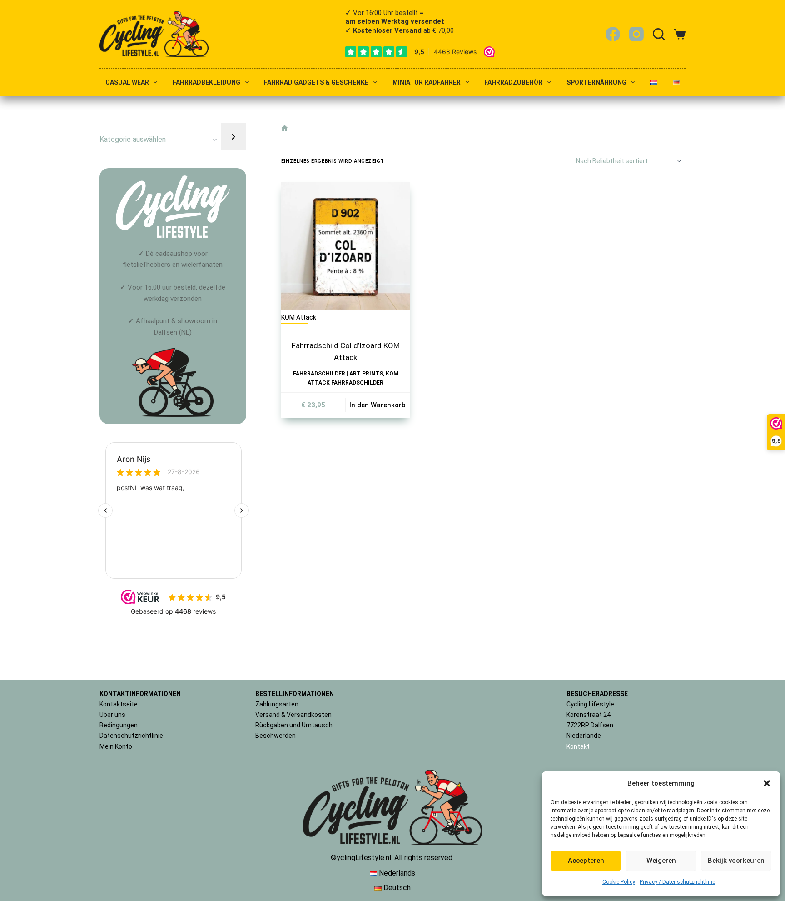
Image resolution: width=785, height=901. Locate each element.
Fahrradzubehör (513, 82)
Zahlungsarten (276, 704)
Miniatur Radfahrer (426, 82)
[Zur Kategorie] (233, 136)
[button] (766, 783)
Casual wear (127, 82)
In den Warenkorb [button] (377, 405)
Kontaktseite (118, 704)
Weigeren (661, 860)
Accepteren (586, 860)
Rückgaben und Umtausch (294, 725)
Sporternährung (596, 82)
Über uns (112, 714)
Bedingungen (118, 725)
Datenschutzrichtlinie (131, 735)
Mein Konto (115, 746)
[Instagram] (636, 34)
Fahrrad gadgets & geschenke (316, 82)
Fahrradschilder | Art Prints (338, 373)
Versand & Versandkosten (293, 714)
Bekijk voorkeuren (736, 860)
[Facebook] (613, 34)
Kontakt (578, 746)
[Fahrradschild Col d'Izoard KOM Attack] (345, 246)
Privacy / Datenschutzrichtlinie (677, 882)
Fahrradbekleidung (206, 82)
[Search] (659, 34)
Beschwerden (275, 735)
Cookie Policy (618, 882)
